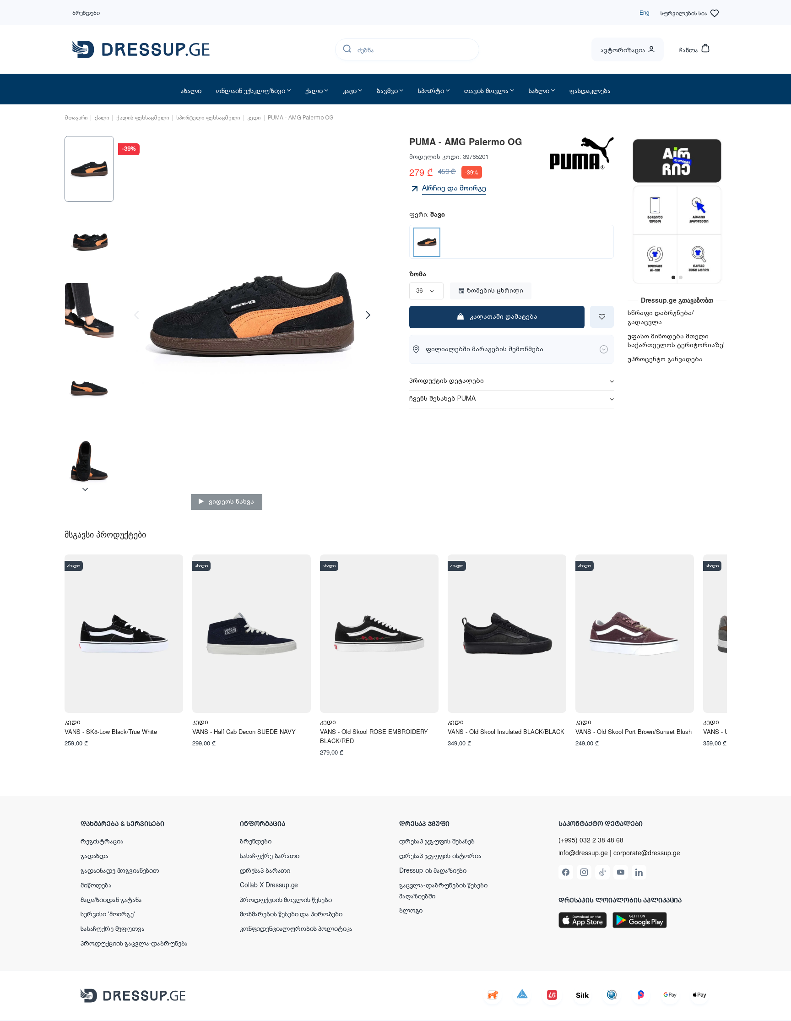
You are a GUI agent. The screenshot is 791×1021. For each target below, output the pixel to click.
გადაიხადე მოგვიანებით (120, 869)
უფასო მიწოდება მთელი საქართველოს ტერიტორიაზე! (676, 341)
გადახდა (94, 855)
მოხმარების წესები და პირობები (291, 913)
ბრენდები (86, 12)
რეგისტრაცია (102, 840)
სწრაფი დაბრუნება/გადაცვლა (661, 317)
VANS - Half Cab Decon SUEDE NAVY (244, 731)
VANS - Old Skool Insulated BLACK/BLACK (506, 731)
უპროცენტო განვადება (665, 359)
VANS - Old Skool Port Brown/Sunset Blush (633, 731)
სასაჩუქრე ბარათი (269, 855)
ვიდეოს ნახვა (230, 502)
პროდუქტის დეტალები (446, 381)
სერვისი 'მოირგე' (108, 913)
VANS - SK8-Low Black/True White (111, 731)
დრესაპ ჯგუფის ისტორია (440, 855)
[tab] (511, 382)
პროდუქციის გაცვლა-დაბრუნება (134, 942)
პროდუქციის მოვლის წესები (286, 899)
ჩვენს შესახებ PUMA (442, 399)
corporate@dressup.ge (646, 852)
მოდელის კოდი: (435, 157)
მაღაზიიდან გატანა (111, 899)
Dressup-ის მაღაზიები (432, 869)
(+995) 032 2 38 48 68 (590, 839)
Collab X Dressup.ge (269, 884)
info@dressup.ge (583, 852)
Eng (644, 12)
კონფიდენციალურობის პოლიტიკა (296, 928)
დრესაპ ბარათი (265, 869)
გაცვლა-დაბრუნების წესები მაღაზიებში (443, 890)
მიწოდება (96, 884)
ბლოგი (411, 909)
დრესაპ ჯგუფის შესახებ (437, 840)
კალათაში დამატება (503, 317)
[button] (140, 823)
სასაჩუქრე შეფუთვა (113, 928)
